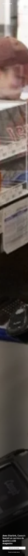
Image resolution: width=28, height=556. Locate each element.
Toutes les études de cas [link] (14, 552)
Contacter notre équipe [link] (14, 548)
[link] (7, 3)
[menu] (24, 3)
